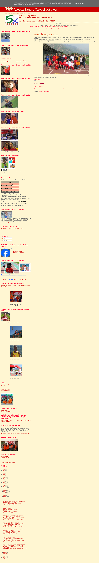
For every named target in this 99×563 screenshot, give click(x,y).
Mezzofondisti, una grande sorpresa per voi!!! (12, 503)
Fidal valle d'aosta (5, 385)
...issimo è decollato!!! (7, 525)
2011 (4, 486)
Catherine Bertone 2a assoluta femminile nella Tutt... (13, 523)
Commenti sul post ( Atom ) (45, 91)
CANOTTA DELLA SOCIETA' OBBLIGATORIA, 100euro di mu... (15, 548)
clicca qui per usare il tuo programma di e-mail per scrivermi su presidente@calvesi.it (49, 26)
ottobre (4, 490)
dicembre (5, 487)
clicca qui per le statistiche (18, 252)
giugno (4, 495)
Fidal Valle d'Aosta (5, 457)
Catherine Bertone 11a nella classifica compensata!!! (13, 540)
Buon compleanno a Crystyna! (9, 532)
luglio (4, 494)
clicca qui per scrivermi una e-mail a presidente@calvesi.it (49, 28)
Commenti (5, 240)
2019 (4, 475)
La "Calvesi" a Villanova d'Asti (9, 504)
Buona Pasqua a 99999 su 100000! (10, 511)
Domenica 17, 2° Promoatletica (9, 530)
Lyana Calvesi (4, 410)
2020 (4, 474)
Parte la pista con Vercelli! (8, 539)
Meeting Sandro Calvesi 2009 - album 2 (16, 340)
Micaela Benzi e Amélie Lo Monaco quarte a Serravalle (14, 544)
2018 (4, 477)
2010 (4, 554)
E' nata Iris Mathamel (7, 508)
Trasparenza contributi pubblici (8, 462)
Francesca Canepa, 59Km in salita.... (10, 541)
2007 (4, 558)
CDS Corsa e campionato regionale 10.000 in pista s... (14, 501)
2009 (4, 556)
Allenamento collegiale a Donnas (46, 34)
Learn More (78, 3)
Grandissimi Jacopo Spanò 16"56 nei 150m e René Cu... (14, 526)
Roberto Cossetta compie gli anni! (10, 533)
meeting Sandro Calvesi (6, 384)
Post (4, 238)
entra (33, 13)
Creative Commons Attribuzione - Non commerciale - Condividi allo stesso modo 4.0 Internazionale (15, 173)
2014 (4, 482)
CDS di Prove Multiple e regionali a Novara (11, 500)
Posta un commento (38, 86)
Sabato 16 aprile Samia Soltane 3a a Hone (11, 516)
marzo (4, 551)
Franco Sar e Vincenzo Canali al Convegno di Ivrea (13, 546)
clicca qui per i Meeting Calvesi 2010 (13, 279)
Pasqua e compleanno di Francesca (10, 509)
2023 (4, 470)
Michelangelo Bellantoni (6, 411)
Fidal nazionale (4, 388)
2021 (4, 473)
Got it (84, 3)
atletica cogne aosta (5, 390)
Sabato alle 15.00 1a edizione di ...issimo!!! (11, 531)
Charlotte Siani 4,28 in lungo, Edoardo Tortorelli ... (13, 515)
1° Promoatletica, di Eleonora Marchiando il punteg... (13, 529)
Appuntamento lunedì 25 (8, 512)
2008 (4, 557)
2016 (4, 479)
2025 (4, 469)
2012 (4, 485)
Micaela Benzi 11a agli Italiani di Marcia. (11, 522)
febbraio (5, 552)
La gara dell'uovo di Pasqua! (8, 518)
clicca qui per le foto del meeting (6, 248)
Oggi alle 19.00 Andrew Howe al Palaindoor (11, 549)
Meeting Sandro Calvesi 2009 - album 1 (16, 305)
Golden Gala (5, 536)
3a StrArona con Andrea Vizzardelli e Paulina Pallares (13, 517)
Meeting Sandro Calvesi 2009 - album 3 (16, 359)
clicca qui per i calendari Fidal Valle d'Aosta (12, 228)
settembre (5, 491)
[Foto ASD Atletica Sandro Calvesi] (5, 256)
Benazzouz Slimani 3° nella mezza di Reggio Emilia (13, 519)
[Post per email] (35, 80)
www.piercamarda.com (6, 222)
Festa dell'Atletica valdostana (9, 537)
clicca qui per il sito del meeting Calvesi (13, 61)
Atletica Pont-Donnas (5, 389)
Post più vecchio (94, 88)
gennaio (5, 553)
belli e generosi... (6, 505)
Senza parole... (6, 510)
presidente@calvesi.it (24, 200)
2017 (4, 478)
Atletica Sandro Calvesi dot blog (35, 9)
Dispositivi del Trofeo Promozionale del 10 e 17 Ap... (13, 538)
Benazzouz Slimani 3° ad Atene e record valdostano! (13, 534)
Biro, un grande (6, 547)
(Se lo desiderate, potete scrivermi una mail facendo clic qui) (15, 433)
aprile (4, 497)
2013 (4, 483)
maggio (5, 496)
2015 (4, 481)
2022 (4, 471)
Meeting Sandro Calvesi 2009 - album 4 (16, 379)
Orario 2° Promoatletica (7, 527)
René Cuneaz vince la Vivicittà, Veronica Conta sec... (13, 545)
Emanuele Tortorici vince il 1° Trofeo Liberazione (12, 524)
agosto (4, 492)
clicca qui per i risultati (17, 251)
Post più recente (37, 88)
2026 (4, 467)
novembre (5, 489)
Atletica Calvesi (4, 456)
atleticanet (3, 387)
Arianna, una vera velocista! (8, 507)
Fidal (2, 458)
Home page (66, 88)
